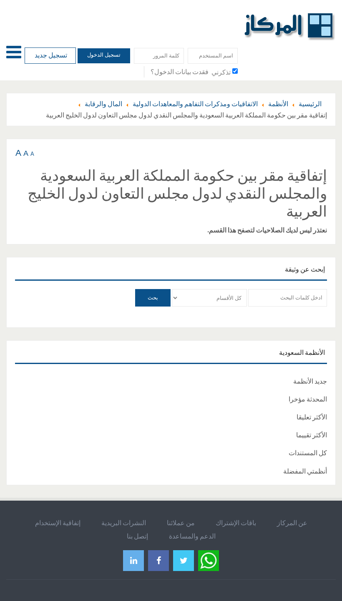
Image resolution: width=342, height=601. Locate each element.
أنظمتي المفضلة (305, 471)
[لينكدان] (133, 560)
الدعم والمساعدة (192, 536)
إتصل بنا (137, 536)
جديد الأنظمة (310, 381)
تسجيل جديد (50, 55)
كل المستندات (308, 453)
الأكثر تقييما (311, 435)
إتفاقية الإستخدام (57, 523)
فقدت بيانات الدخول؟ (180, 71)
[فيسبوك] (158, 560)
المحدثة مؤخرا (308, 399)
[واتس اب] (208, 559)
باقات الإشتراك (236, 523)
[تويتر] (183, 560)
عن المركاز (292, 523)
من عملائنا (181, 523)
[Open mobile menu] (13, 51)
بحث (153, 297)
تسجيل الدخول (104, 54)
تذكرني (221, 72)
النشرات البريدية (123, 523)
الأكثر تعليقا (312, 417)
